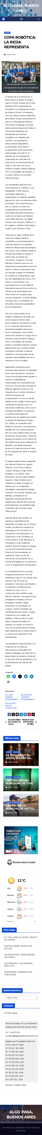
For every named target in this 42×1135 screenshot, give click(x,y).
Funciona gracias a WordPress (13, 1128)
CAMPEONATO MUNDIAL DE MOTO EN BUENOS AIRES (19, 808)
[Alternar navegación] (21, 19)
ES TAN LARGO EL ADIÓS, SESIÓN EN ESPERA (18, 758)
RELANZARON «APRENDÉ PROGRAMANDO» (28, 697)
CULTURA (17, 752)
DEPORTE (16, 802)
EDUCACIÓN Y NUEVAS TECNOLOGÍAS (11, 705)
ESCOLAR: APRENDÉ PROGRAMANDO (11, 697)
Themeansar (21, 1131)
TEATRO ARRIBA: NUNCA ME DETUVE (19, 782)
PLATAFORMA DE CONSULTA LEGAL (14, 722)
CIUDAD (7, 32)
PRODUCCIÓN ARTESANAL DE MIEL (28, 722)
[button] (39, 19)
